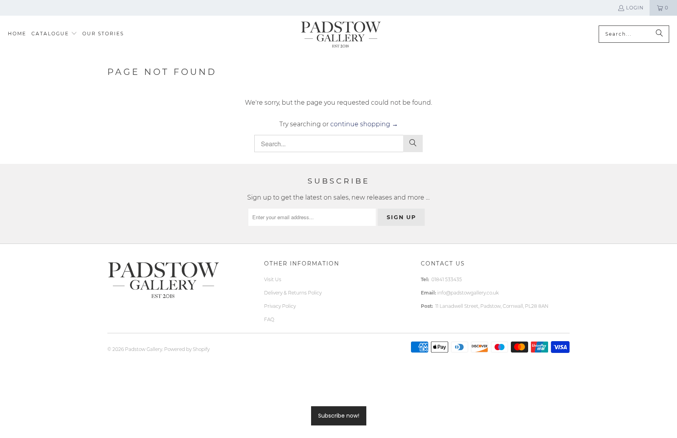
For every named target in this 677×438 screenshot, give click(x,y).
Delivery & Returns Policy (293, 293)
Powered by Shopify (187, 349)
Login (635, 8)
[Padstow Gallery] (340, 34)
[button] (54, 34)
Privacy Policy (280, 306)
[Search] (659, 34)
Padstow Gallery (143, 349)
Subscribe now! (338, 416)
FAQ (269, 319)
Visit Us (272, 279)
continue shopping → (364, 124)
